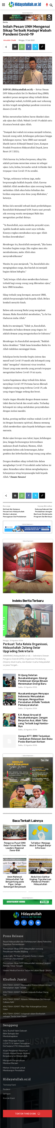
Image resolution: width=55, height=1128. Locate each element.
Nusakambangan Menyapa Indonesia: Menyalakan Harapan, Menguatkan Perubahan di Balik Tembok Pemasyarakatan (34, 699)
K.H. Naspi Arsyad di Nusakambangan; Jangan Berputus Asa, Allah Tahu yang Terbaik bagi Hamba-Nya (33, 720)
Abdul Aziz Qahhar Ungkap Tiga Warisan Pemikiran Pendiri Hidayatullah (40, 881)
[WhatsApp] (22, 47)
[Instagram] (24, 923)
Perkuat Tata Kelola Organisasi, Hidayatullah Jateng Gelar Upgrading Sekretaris (25, 647)
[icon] (47, 5)
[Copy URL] (42, 47)
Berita (5, 22)
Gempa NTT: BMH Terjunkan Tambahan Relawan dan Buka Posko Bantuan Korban (35, 739)
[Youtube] (38, 923)
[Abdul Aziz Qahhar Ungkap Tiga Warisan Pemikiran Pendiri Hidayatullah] (40, 866)
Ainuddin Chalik (9, 40)
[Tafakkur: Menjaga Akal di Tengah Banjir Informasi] (40, 832)
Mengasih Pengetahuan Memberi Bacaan (14, 1061)
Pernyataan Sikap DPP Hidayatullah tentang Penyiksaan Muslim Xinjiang (23, 950)
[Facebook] (29, 47)
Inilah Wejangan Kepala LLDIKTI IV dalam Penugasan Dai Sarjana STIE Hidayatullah (16, 1043)
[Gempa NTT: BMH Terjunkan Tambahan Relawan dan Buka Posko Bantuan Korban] (9, 741)
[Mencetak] (15, 47)
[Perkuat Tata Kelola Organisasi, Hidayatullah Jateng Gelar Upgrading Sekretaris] (28, 621)
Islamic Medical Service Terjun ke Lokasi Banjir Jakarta (27, 970)
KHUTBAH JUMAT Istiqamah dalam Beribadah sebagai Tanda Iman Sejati (24, 1014)
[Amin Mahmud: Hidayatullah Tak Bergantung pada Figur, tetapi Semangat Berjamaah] (14, 866)
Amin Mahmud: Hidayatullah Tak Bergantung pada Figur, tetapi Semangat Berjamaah (15, 882)
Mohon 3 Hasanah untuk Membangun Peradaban (14, 1069)
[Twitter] (35, 47)
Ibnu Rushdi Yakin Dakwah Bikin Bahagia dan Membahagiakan (15, 1033)
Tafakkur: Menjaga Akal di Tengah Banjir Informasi (40, 845)
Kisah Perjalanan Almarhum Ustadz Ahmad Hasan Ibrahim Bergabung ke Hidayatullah (16, 1053)
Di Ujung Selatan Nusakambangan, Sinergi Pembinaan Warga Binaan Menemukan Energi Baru (33, 679)
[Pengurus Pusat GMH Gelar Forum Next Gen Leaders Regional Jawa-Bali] (14, 832)
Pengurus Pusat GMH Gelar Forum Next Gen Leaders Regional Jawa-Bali (15, 847)
